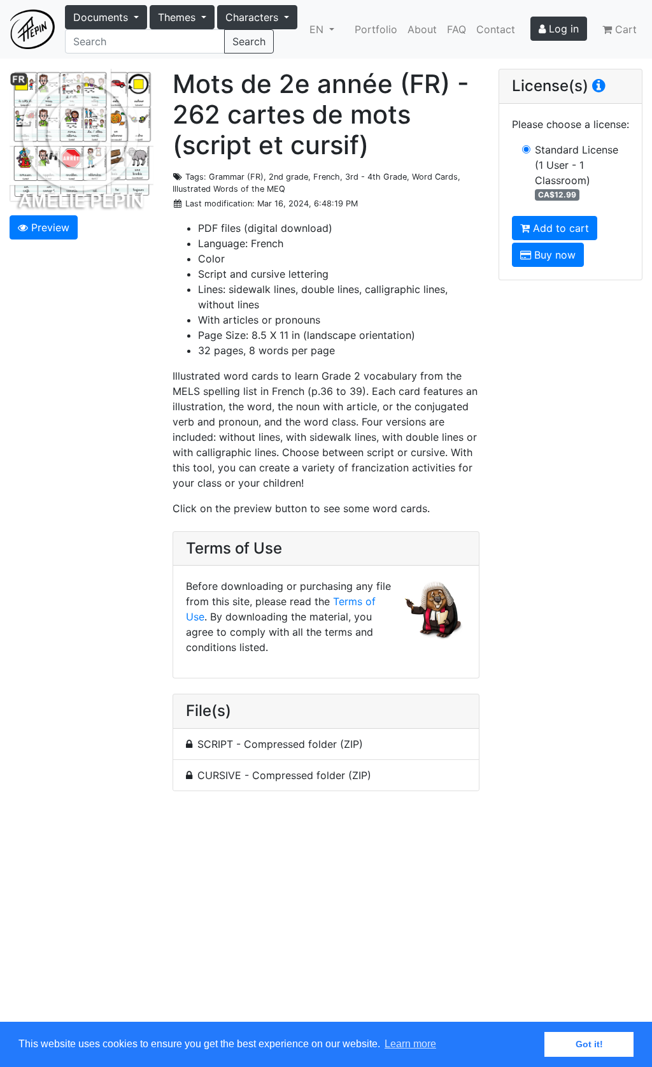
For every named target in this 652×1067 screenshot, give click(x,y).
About (422, 29)
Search (249, 41)
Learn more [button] (410, 1043)
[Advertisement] (326, 913)
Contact (495, 29)
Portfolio (376, 29)
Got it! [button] (589, 1044)
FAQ (456, 29)
